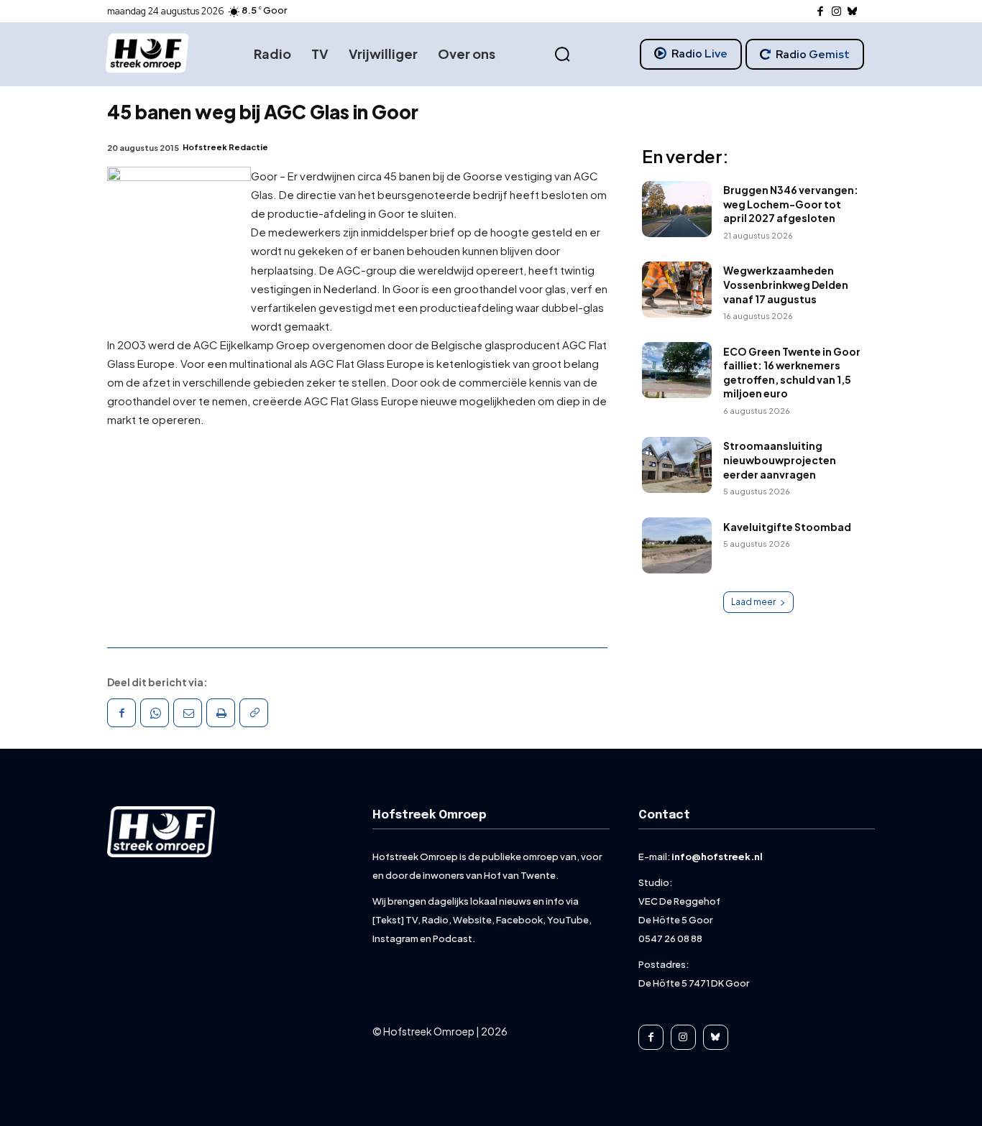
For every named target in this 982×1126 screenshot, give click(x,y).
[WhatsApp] (154, 712)
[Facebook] (820, 12)
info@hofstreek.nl (717, 856)
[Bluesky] (853, 12)
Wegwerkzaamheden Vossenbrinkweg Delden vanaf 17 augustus (785, 284)
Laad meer (753, 601)
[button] (562, 54)
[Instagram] (836, 12)
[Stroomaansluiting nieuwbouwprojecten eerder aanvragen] (677, 465)
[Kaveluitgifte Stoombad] (677, 545)
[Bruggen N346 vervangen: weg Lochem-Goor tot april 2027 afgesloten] (677, 209)
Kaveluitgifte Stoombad (787, 526)
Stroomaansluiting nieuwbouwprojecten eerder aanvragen (779, 459)
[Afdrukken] (220, 712)
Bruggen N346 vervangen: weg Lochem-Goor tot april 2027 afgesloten (790, 203)
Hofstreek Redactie (225, 147)
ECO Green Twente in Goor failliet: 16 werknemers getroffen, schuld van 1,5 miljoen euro (792, 372)
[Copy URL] (253, 712)
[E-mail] (187, 712)
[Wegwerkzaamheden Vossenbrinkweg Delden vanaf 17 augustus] (677, 290)
